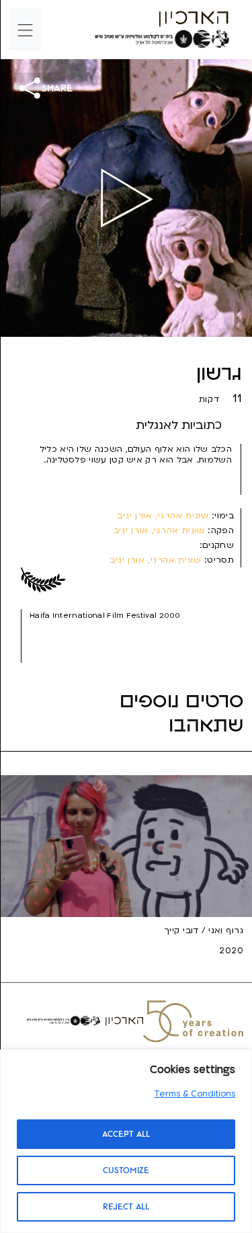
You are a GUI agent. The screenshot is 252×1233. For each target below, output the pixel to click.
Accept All (126, 1134)
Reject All (126, 1206)
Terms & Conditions (194, 1093)
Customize (126, 1170)
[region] (126, 1141)
